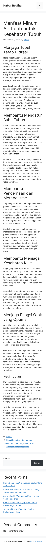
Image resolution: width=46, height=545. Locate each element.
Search (6, 459)
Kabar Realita (12, 5)
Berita (9, 437)
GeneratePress (36, 541)
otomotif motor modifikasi (17, 447)
